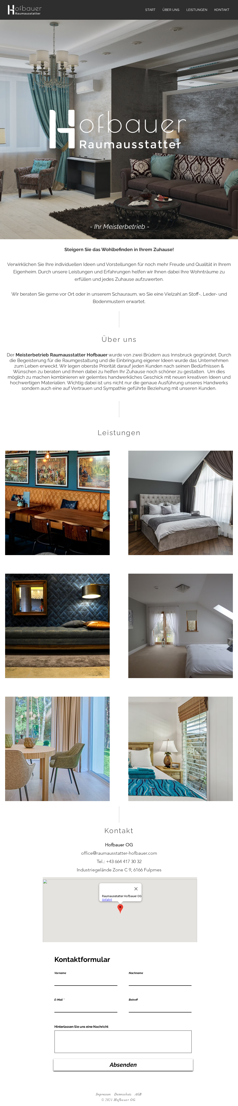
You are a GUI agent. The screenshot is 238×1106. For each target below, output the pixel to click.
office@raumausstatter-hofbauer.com (119, 853)
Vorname (60, 973)
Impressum (103, 1094)
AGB (138, 1094)
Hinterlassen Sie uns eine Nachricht (81, 1026)
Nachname (136, 973)
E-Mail (58, 999)
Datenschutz (122, 1094)
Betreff (133, 999)
